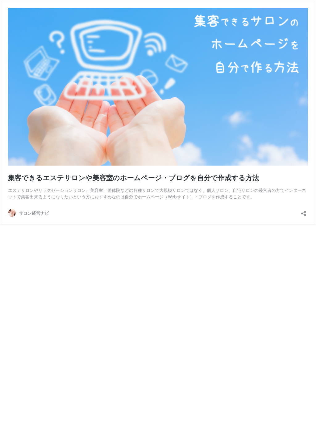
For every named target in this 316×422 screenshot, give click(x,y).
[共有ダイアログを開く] (303, 211)
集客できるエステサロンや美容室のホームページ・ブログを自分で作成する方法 (133, 178)
